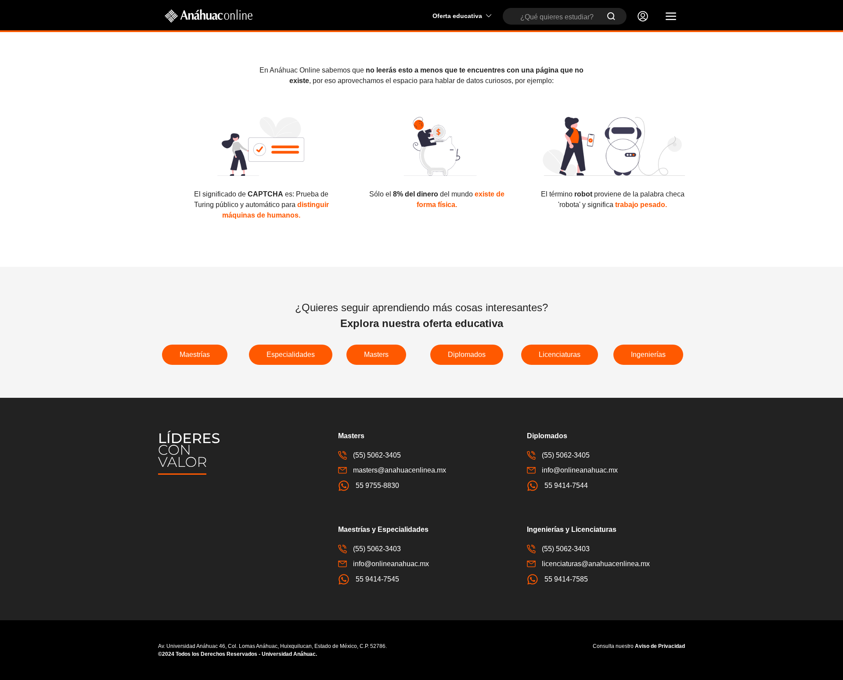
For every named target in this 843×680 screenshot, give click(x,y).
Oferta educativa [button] (457, 15)
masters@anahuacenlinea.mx (399, 470)
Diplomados (467, 354)
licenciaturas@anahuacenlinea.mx (596, 563)
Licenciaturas (559, 354)
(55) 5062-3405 (377, 455)
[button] (671, 16)
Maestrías (195, 354)
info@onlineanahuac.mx (580, 470)
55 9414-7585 (566, 579)
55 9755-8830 (377, 485)
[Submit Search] (611, 16)
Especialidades (291, 354)
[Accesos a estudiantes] (643, 16)
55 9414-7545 (377, 579)
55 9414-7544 (566, 485)
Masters (376, 354)
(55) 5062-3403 (377, 549)
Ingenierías (648, 354)
